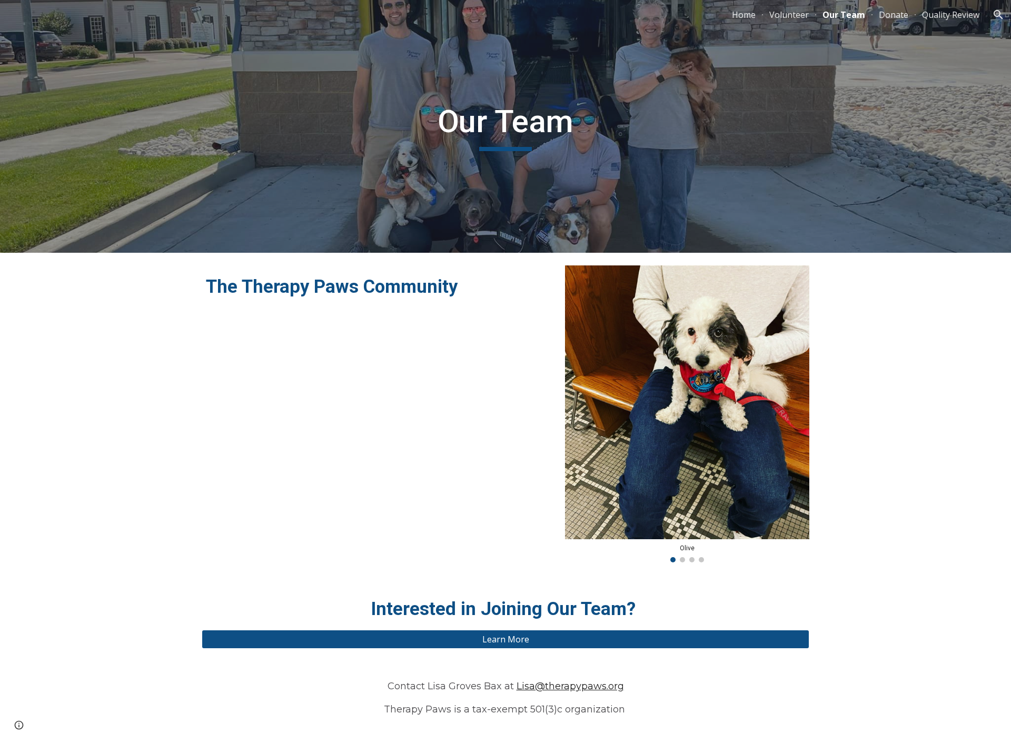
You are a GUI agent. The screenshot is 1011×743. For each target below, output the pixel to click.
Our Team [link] (843, 15)
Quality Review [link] (950, 15)
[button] (998, 14)
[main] (505, 126)
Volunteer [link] (789, 15)
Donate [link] (893, 15)
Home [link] (744, 15)
